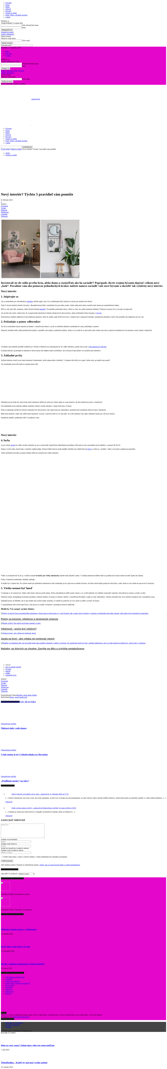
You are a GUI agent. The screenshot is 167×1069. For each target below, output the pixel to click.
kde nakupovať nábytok (97, 347)
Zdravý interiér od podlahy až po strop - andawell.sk (30, 794)
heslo (24, 28)
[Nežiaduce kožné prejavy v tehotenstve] (6, 925)
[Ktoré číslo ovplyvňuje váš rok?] (6, 942)
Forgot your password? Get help (12, 71)
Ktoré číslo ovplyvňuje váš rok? (15, 946)
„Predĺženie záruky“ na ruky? (15, 781)
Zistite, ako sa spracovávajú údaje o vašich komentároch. (60, 865)
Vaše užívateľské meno (30, 25)
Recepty (8, 11)
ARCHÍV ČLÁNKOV (9, 874)
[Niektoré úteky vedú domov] (13, 722)
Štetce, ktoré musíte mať (18, 697)
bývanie (8, 669)
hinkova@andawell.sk (21, 1017)
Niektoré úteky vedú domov (14, 728)
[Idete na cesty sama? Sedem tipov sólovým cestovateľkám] (6, 1041)
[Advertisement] (83, 174)
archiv (7, 149)
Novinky (8, 3)
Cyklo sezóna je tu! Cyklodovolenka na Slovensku (24, 754)
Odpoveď (8, 802)
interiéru (30, 301)
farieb (12, 445)
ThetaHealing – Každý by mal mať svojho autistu (24, 1062)
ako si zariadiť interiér (13, 667)
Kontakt (8, 1027)
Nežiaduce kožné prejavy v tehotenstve (19, 929)
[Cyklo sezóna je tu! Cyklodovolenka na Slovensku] (13, 748)
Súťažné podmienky (12, 1025)
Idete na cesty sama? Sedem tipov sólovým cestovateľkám (27, 1045)
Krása (7, 5)
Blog (7, 51)
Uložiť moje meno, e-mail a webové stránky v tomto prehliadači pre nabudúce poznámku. (35, 857)
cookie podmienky (7, 34)
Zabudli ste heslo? (7, 32)
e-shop (7, 17)
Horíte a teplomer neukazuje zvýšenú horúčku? (23, 964)
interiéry (42, 309)
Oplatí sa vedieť (11, 13)
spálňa (7, 673)
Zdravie (8, 9)
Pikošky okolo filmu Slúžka (27, 695)
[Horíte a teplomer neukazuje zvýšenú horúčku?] (6, 959)
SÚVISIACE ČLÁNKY (10, 702)
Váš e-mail (26, 41)
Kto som (8, 54)
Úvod (3, 149)
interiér (7, 671)
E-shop (8, 56)
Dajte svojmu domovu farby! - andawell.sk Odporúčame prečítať (35, 808)
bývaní (98, 313)
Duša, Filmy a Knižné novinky (16, 15)
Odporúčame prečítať (8, 724)
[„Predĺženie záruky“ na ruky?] (13, 774)
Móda (7, 7)
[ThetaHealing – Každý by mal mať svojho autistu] (6, 1058)
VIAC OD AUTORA (28, 702)
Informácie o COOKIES (14, 1023)
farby (89, 449)
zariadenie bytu (10, 675)
